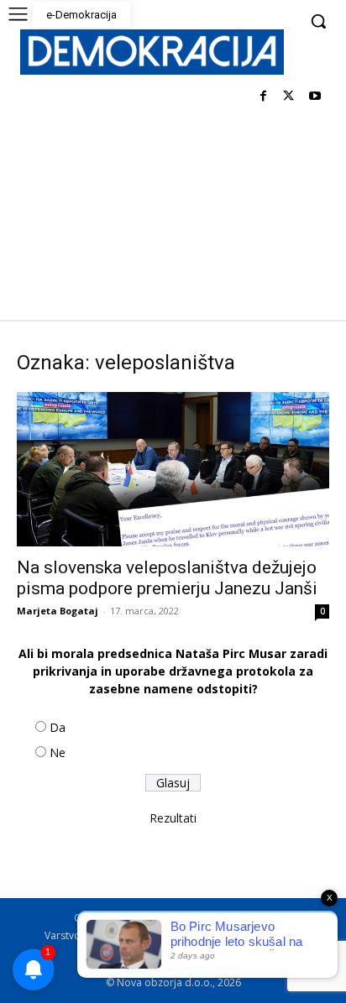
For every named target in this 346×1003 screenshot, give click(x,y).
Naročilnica (181, 953)
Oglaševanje (109, 953)
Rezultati (173, 818)
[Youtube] (314, 97)
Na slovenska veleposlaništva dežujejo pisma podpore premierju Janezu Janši (167, 577)
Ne (58, 752)
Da (58, 727)
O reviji (90, 918)
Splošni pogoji (225, 918)
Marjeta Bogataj (57, 610)
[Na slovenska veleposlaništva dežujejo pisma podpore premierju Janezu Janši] (173, 469)
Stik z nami (263, 935)
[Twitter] (288, 97)
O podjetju (149, 918)
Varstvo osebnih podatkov (107, 935)
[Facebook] (263, 97)
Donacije (245, 953)
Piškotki (204, 935)
